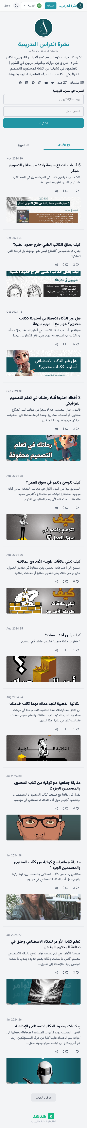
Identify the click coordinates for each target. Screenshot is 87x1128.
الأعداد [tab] (62, 145)
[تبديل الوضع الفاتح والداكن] (16, 5)
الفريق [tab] (21, 145)
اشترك (50, 5)
